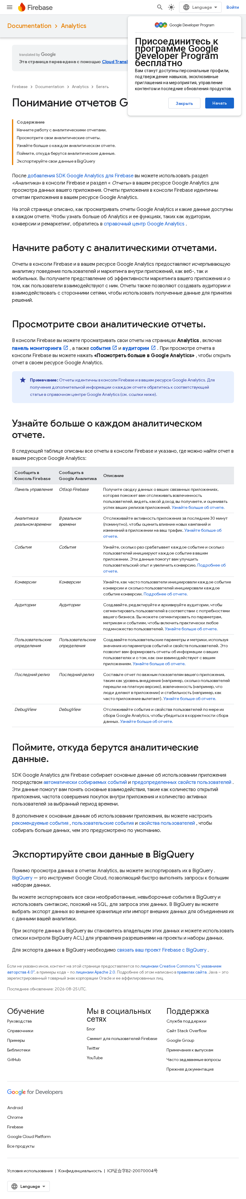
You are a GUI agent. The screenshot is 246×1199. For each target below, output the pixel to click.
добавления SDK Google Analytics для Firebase (81, 176)
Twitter (93, 1048)
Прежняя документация (190, 1069)
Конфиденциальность (80, 1170)
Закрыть (184, 103)
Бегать (102, 86)
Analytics (73, 26)
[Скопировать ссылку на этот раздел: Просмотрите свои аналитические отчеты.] (212, 325)
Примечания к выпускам (189, 1050)
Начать (219, 103)
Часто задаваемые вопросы (193, 1059)
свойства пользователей (167, 823)
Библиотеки (18, 1050)
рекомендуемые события (40, 823)
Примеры (16, 1040)
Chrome (15, 1117)
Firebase (20, 86)
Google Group (180, 1040)
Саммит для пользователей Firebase (122, 1038)
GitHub (14, 1059)
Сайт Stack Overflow (186, 1030)
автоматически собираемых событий (85, 782)
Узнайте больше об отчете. (198, 507)
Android (15, 1107)
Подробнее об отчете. (166, 594)
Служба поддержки (186, 1021)
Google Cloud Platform (29, 1136)
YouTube (95, 1057)
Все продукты (20, 1146)
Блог (91, 1029)
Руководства (19, 1021)
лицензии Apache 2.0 (95, 972)
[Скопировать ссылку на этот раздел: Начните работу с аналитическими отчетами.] (223, 248)
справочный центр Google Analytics (144, 224)
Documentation (29, 26)
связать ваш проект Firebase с (161, 950)
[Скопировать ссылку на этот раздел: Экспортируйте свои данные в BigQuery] (200, 855)
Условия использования (30, 1170)
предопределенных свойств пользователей (181, 782)
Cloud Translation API (124, 61)
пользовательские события (103, 823)
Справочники (20, 1030)
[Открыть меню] (10, 7)
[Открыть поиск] (160, 7)
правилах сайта (192, 972)
